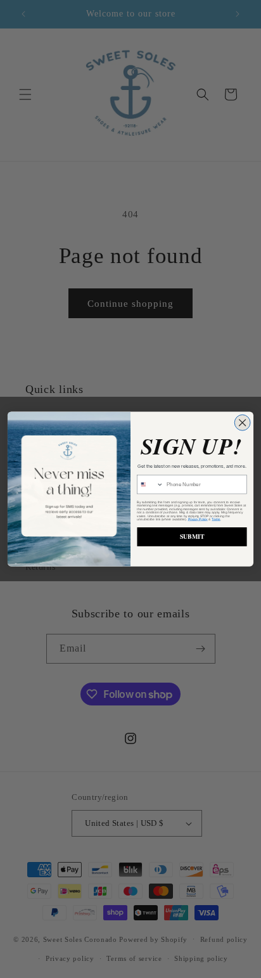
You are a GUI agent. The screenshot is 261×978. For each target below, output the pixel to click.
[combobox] (150, 484)
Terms (216, 518)
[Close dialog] (242, 422)
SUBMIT (192, 536)
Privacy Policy (198, 518)
